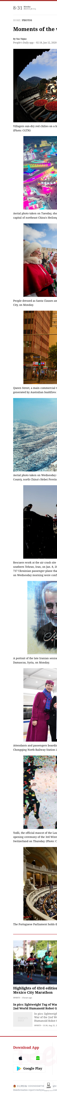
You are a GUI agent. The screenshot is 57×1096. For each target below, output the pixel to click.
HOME (16, 20)
